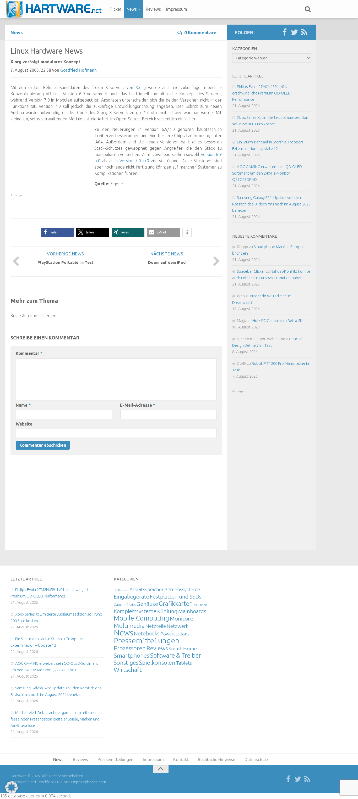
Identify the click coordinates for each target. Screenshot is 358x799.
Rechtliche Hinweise (216, 759)
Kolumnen (200, 604)
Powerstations (174, 633)
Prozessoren (130, 648)
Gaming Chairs (124, 604)
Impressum (176, 9)
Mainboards (192, 611)
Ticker (115, 9)
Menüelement (55, 9)
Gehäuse (147, 604)
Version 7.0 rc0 (134, 160)
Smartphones (131, 655)
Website (24, 424)
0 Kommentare (200, 32)
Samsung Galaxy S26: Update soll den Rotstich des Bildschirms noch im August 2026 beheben (271, 204)
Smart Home (183, 648)
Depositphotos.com (88, 782)
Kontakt (180, 759)
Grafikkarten (176, 603)
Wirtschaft (128, 669)
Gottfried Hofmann (78, 70)
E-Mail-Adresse (137, 405)
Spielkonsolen (157, 662)
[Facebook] (284, 32)
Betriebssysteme (182, 589)
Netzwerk (177, 626)
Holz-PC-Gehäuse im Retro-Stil (277, 320)
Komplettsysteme (135, 611)
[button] (57, 232)
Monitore (181, 618)
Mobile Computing (141, 618)
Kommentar (29, 353)
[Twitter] (294, 32)
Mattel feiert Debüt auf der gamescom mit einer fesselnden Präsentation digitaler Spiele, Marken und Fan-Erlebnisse (55, 719)
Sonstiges (126, 662)
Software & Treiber (175, 655)
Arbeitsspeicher (146, 589)
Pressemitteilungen (147, 640)
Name (23, 405)
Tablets (184, 663)
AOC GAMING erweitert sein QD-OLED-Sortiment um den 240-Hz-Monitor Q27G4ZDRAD (267, 173)
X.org (140, 87)
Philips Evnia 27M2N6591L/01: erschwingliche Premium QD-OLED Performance (261, 93)
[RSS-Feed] (304, 32)
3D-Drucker (121, 590)
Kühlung (167, 611)
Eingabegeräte (131, 597)
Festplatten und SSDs (176, 596)
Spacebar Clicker (251, 271)
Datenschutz (256, 759)
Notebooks (147, 633)
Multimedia (129, 625)
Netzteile (155, 626)
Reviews (153, 9)
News (132, 9)
